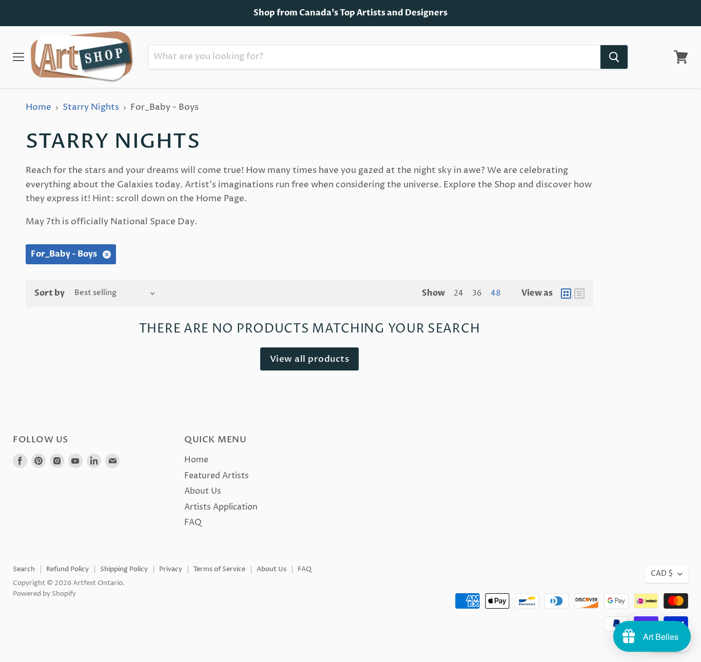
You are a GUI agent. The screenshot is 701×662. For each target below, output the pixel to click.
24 (458, 293)
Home (38, 108)
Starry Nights (91, 108)
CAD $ (662, 573)
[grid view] (566, 293)
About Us (202, 491)
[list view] (579, 293)
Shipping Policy (124, 569)
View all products (309, 359)
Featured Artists (216, 475)
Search (24, 569)
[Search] (614, 57)
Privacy (170, 569)
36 (477, 293)
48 (496, 293)
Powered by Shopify (44, 593)
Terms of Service (219, 569)
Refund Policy (67, 569)
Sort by (49, 293)
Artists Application (221, 507)
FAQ (193, 522)
